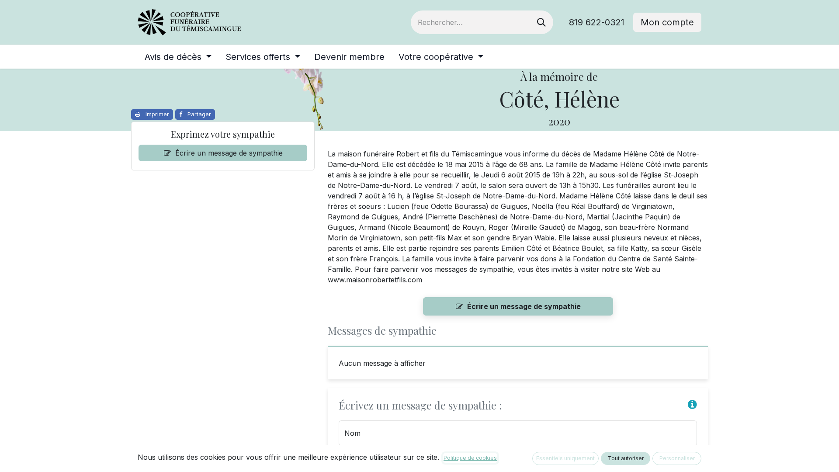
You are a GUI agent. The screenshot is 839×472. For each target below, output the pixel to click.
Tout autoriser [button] (626, 458)
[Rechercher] (541, 22)
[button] (692, 404)
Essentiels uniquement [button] (565, 458)
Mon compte (667, 22)
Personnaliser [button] (677, 458)
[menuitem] (178, 57)
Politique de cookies (470, 458)
